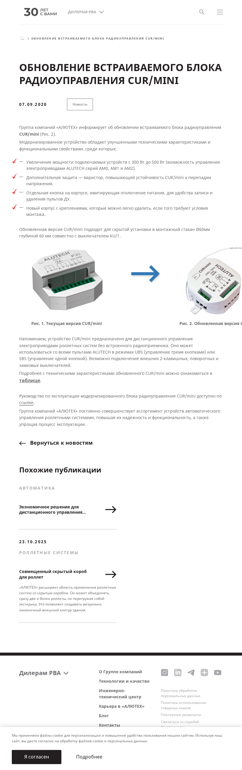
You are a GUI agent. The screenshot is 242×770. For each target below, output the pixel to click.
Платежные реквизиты (181, 715)
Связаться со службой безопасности (180, 724)
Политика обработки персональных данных (180, 693)
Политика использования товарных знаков (183, 705)
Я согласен (36, 756)
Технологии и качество (124, 681)
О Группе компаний (120, 672)
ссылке (26, 403)
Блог (104, 716)
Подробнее (89, 756)
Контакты (109, 725)
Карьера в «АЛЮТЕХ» (122, 706)
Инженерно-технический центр (120, 694)
